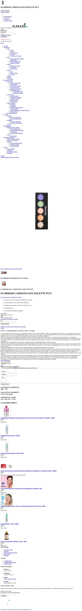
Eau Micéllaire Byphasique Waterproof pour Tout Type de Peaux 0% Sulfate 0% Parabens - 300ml (27, 418)
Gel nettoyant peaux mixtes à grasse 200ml (12, 453)
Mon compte (7, 554)
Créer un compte (8, 20)
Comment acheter (8, 550)
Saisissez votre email (6, 591)
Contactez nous (8, 564)
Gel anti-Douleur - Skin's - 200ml (9, 523)
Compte (3, 156)
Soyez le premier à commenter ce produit (11, 297)
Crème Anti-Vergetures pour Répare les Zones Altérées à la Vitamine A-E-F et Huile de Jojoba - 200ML (29, 471)
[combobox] (8, 34)
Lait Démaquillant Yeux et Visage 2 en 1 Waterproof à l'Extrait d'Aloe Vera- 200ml (23, 506)
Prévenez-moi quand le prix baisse (9, 319)
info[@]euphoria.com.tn (10, 579)
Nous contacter (7, 16)
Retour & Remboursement (10, 552)
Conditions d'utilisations (10, 562)
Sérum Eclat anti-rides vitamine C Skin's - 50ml (13, 541)
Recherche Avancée (6, 35)
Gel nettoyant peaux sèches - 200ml (10, 435)
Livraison (6, 551)
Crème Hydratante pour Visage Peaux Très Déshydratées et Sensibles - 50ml (21, 488)
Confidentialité (7, 561)
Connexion (6, 19)
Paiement (6, 555)
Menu (2, 43)
